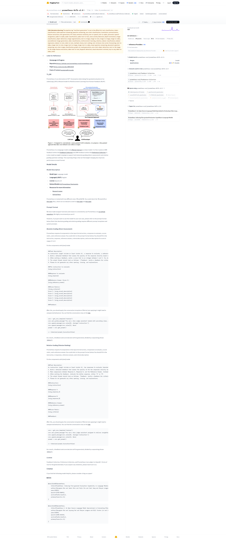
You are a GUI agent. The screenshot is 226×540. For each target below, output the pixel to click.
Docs (142, 3)
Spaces (122, 3)
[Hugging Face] (116, 537)
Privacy (79, 537)
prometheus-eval (54, 10)
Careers (104, 537)
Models (104, 3)
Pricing (158, 3)
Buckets (132, 3)
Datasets (113, 3)
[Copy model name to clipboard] (84, 10)
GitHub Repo (57, 194)
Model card (53, 22)
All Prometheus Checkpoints (69, 184)
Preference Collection (99, 152)
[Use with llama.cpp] (169, 62)
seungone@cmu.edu (67, 70)
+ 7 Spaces (131, 101)
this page (49, 201)
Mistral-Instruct (77, 150)
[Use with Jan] (172, 62)
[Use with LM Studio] (170, 62)
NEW (144, 44)
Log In (169, 3)
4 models (177, 63)
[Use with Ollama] (173, 62)
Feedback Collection (66, 152)
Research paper (57, 191)
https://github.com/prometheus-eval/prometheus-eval (74, 63)
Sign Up (176, 3)
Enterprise (151, 3)
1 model (177, 60)
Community (85, 22)
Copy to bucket (158, 22)
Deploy (146, 22)
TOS (68, 537)
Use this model (173, 22)
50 (92, 10)
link (89, 313)
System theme (53, 537)
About (91, 537)
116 (111, 10)
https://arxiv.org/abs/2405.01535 (64, 67)
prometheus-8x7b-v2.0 (72, 10)
